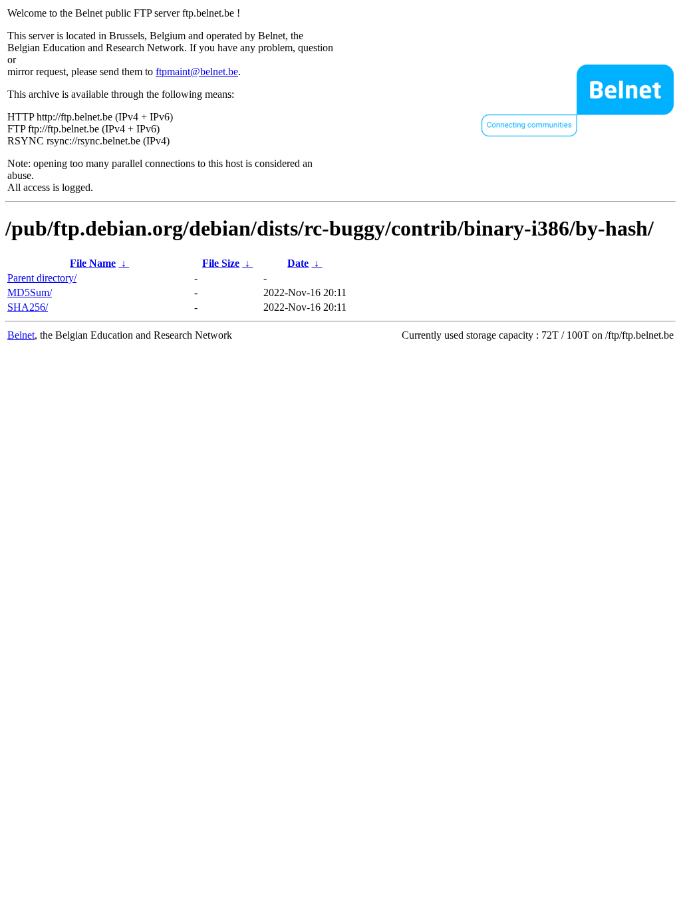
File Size (220, 263)
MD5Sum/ (29, 292)
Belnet (21, 335)
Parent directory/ (41, 277)
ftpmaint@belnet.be (197, 71)
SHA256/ (27, 307)
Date (298, 263)
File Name (93, 263)
